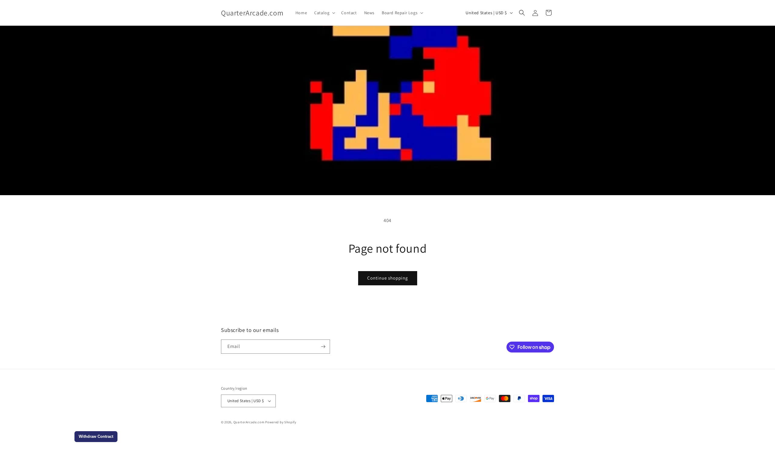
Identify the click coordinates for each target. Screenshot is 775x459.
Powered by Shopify (280, 422)
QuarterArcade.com (249, 422)
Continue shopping (387, 278)
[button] (324, 12)
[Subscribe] (323, 346)
